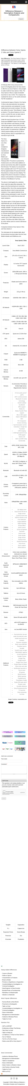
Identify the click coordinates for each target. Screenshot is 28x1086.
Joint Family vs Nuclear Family (10, 1067)
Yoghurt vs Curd (6, 1019)
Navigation (14, 2)
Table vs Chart (6, 1006)
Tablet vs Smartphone (8, 1060)
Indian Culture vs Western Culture (11, 1065)
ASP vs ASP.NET (7, 1026)
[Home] (14, 8)
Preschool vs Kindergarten (9, 1004)
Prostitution (21, 939)
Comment (4, 764)
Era (21, 935)
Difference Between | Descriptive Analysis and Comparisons (14, 13)
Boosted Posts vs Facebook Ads (11, 990)
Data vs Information (7, 1012)
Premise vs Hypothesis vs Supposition (12, 982)
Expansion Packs (8, 932)
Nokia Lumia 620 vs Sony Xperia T (12, 1041)
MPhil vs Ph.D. (6, 1071)
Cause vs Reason (7, 973)
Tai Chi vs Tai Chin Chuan (9, 1039)
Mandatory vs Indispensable (10, 992)
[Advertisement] (14, 35)
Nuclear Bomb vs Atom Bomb (10, 1002)
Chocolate (8, 939)
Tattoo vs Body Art (7, 1032)
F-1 (8, 928)
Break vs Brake (6, 980)
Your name (4, 759)
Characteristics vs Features (9, 977)
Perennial (8, 935)
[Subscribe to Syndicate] (1, 1074)
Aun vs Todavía (6, 1037)
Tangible (8, 924)
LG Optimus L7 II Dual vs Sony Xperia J (13, 1034)
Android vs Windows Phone (10, 1016)
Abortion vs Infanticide (8, 994)
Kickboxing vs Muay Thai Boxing (11, 1028)
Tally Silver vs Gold (7, 1030)
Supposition (21, 924)
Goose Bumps (21, 932)
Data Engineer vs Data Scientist (11, 988)
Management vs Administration (10, 1014)
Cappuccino (21, 928)
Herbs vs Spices (6, 975)
